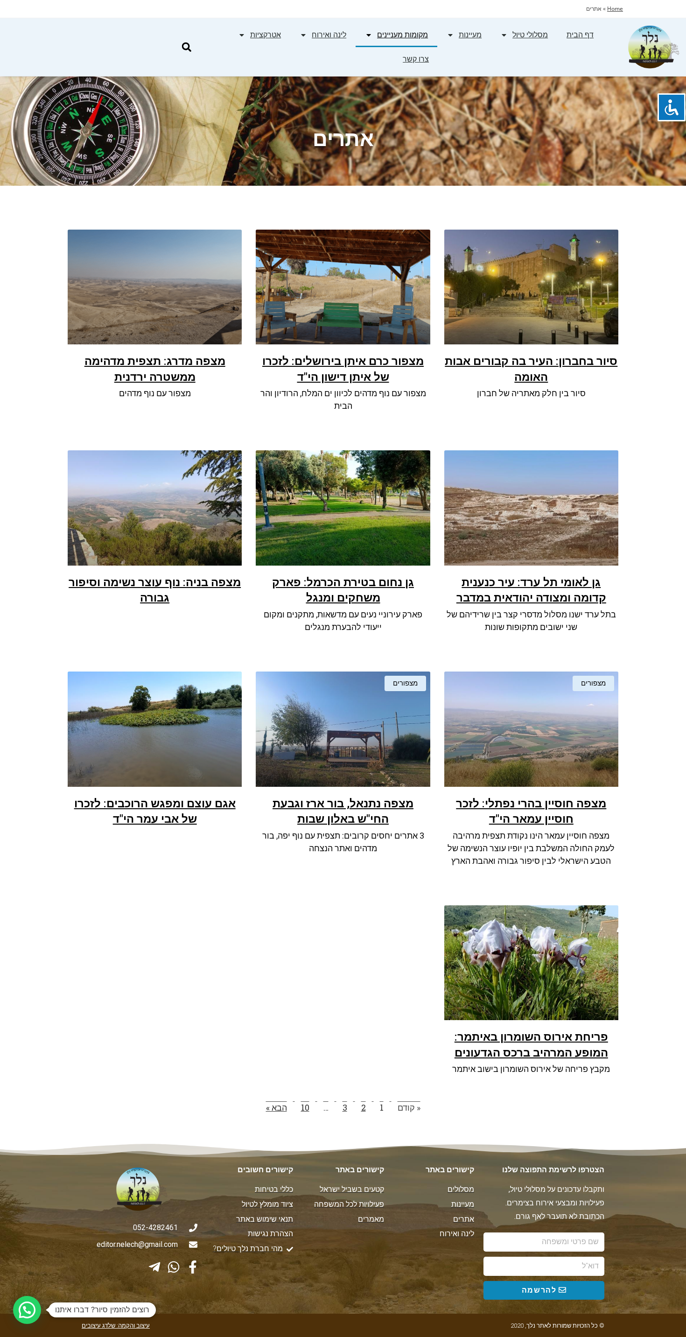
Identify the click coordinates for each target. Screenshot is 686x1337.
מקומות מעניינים (402, 34)
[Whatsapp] (173, 1267)
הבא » (276, 1107)
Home (615, 9)
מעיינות (470, 34)
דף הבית (580, 34)
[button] (186, 46)
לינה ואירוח (329, 34)
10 (305, 1107)
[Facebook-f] (192, 1267)
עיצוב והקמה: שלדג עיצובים (116, 1325)
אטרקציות (265, 34)
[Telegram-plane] (154, 1267)
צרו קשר (416, 59)
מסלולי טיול (530, 34)
